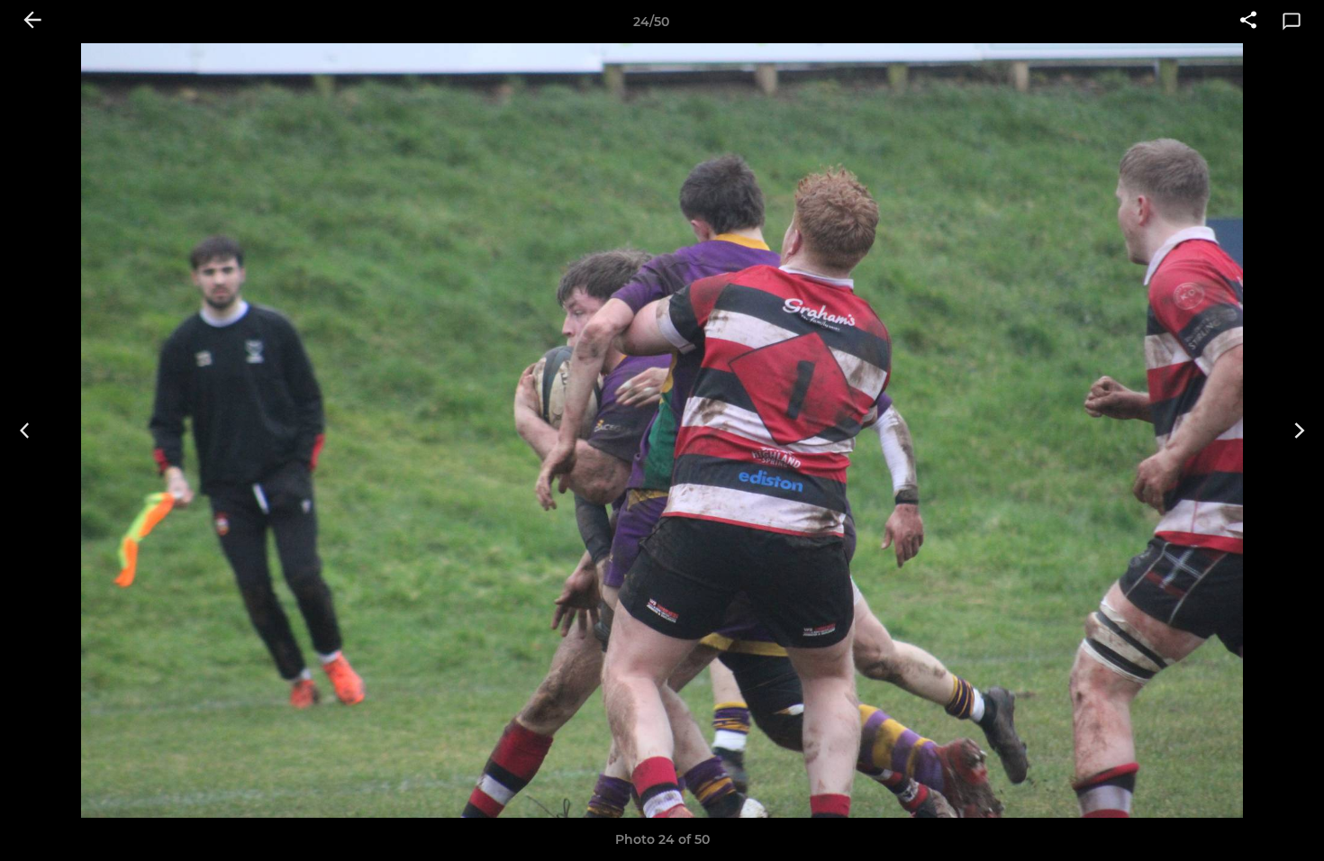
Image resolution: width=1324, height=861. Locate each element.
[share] (1248, 21)
